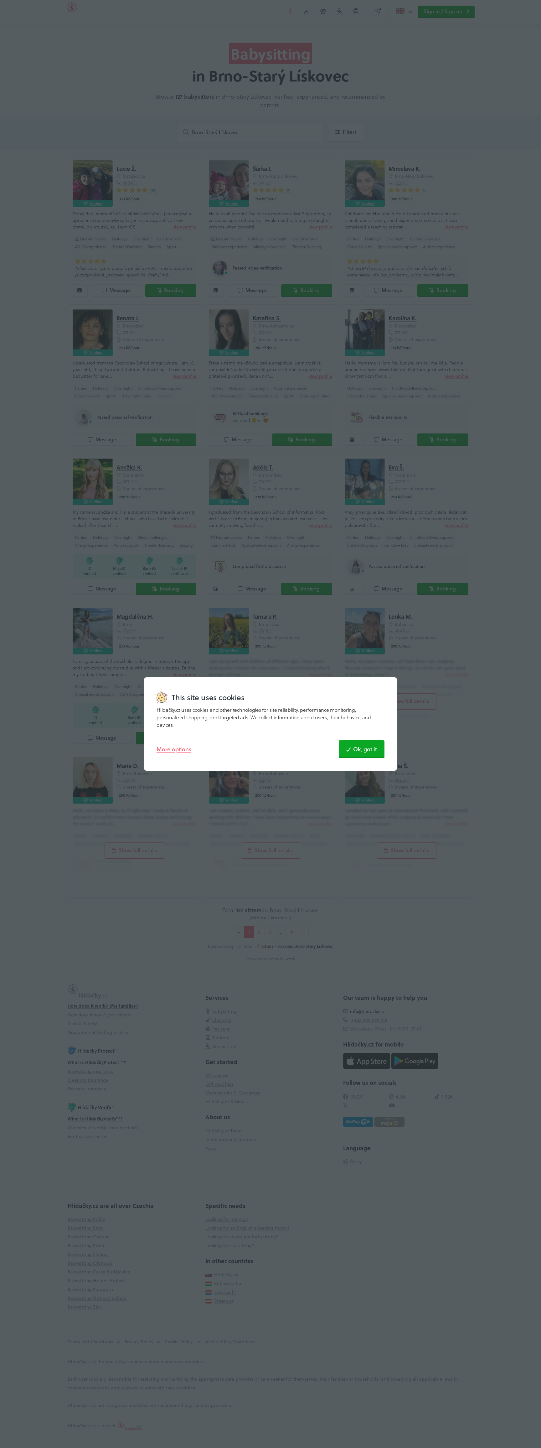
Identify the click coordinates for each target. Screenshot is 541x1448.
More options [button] (174, 749)
